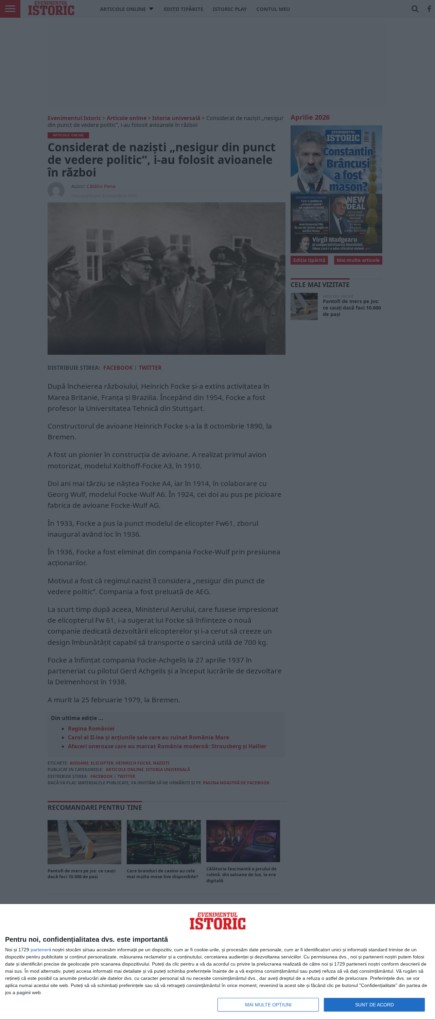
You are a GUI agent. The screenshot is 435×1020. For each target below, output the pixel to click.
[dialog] (217, 962)
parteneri (40, 949)
